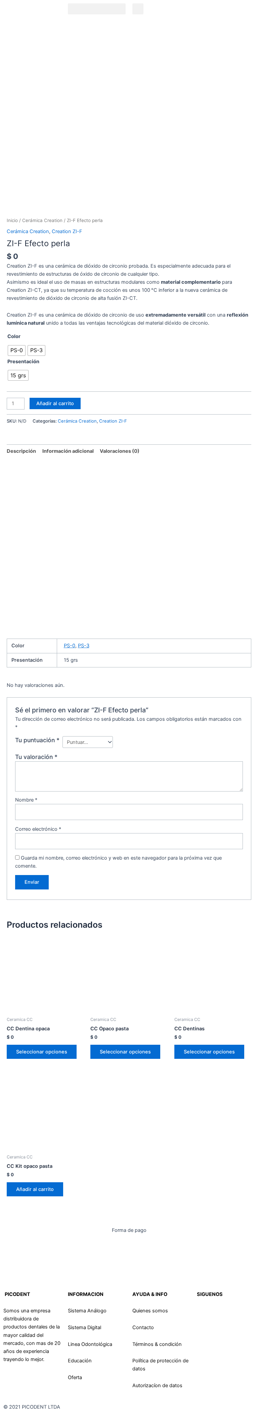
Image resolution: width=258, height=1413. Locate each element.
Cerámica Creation (42, 220)
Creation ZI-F (67, 231)
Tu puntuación (37, 740)
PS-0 (69, 646)
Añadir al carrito (55, 403)
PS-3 (83, 646)
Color (13, 336)
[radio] (16, 350)
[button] (97, 8)
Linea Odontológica (90, 1344)
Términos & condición (157, 1344)
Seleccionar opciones (41, 1052)
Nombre (26, 800)
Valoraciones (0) (119, 451)
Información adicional (68, 451)
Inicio (12, 220)
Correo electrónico (38, 829)
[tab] (21, 450)
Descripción (21, 451)
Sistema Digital (84, 1327)
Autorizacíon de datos (157, 1385)
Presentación (23, 362)
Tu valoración (36, 756)
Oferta (75, 1377)
